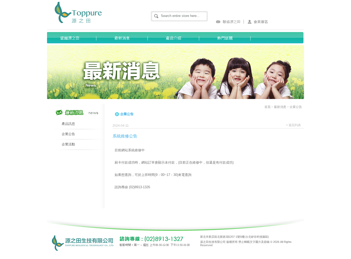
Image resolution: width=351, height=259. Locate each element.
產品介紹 (175, 37)
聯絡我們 (226, 22)
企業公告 (68, 134)
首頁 (267, 107)
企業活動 (68, 144)
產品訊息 (68, 124)
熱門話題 (227, 37)
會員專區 (257, 22)
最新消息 (124, 37)
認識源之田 (72, 37)
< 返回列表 (293, 125)
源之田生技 (90, 13)
